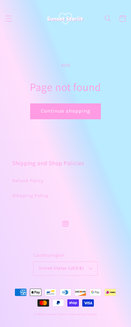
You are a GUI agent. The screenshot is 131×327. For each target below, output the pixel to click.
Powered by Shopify (82, 314)
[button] (8, 18)
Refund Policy (28, 180)
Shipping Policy (30, 195)
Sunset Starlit (56, 314)
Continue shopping (65, 111)
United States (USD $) (61, 268)
